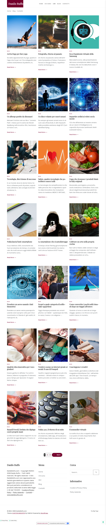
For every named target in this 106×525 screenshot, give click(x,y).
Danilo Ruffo (15, 3)
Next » (59, 455)
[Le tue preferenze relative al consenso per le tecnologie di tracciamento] (103, 522)
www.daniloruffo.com (15, 495)
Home (41, 3)
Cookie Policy (14, 520)
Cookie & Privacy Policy (78, 488)
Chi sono (48, 3)
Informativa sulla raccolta (42, 523)
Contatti (66, 3)
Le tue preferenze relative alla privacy (57, 523)
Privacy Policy (5, 520)
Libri (54, 3)
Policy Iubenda (18, 492)
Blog (59, 3)
